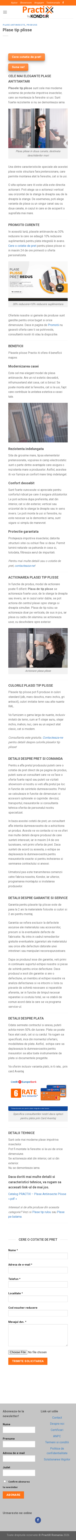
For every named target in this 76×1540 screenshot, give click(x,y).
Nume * (13, 1250)
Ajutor (14, 2)
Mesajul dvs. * (17, 1322)
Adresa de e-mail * (20, 1264)
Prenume (9, 1438)
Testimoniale (53, 2)
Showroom (26, 2)
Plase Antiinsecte (14, 25)
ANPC (57, 1436)
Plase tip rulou (41, 1212)
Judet (6, 1467)
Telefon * (14, 1279)
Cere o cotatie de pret (22, 246)
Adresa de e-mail (14, 1453)
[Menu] (5, 12)
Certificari (57, 1430)
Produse (32, 25)
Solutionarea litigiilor (57, 1459)
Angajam (39, 2)
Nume (6, 1424)
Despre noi (57, 1423)
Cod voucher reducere (22, 1307)
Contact (57, 1417)
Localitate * (15, 1293)
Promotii (53, 325)
